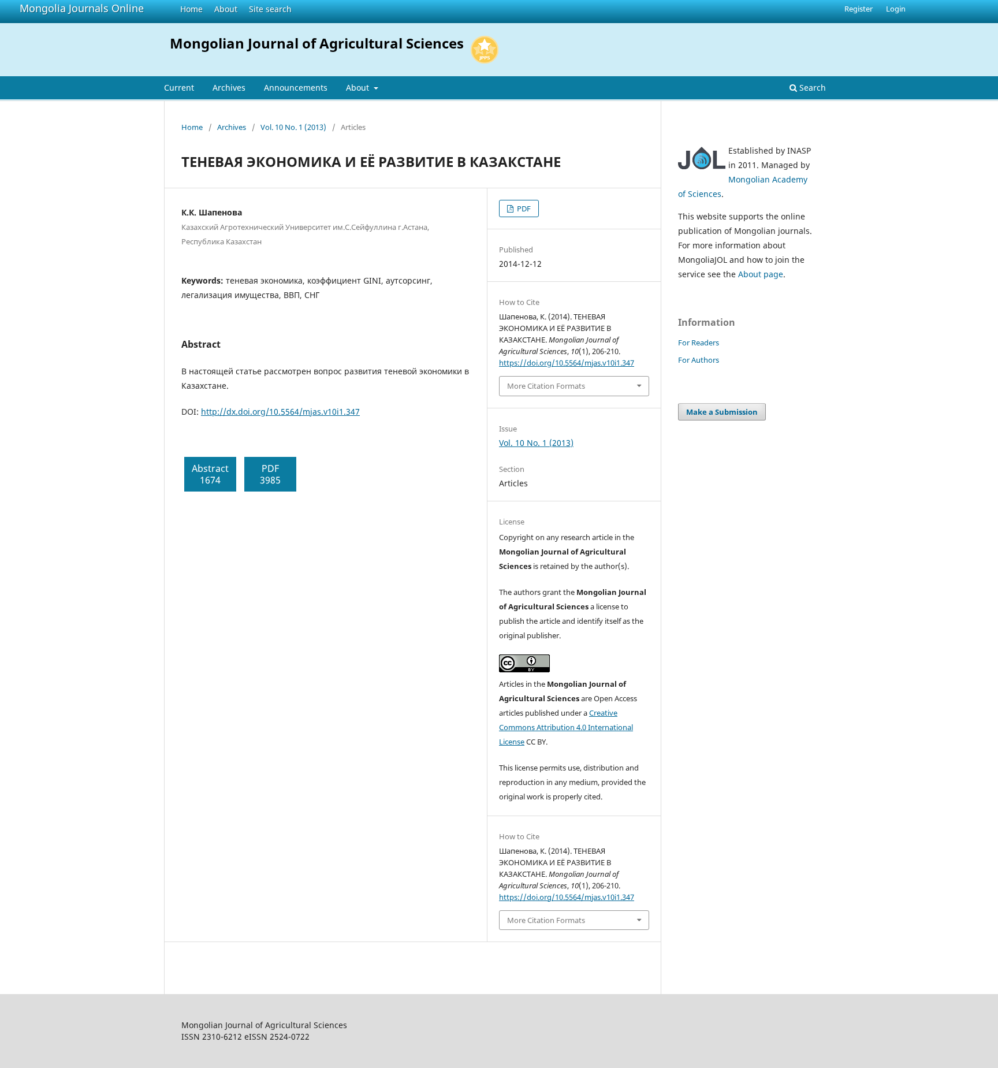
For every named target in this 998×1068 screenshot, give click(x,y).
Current (179, 87)
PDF (523, 208)
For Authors (698, 360)
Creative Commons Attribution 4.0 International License (566, 727)
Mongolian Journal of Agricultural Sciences (317, 43)
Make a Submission (722, 412)
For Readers (698, 342)
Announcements (295, 87)
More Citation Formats (546, 386)
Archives (229, 87)
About (225, 8)
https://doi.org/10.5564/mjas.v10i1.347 (566, 363)
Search (811, 87)
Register (858, 8)
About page (760, 274)
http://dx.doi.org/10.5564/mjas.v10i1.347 (280, 411)
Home (191, 8)
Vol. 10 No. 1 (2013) (293, 127)
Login (896, 8)
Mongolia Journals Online (82, 8)
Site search (270, 8)
